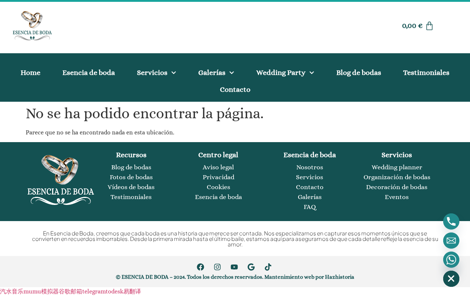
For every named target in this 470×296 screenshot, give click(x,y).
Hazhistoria (339, 277)
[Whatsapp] (451, 260)
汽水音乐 (12, 291)
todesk (114, 291)
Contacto (235, 89)
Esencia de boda (88, 72)
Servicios (152, 72)
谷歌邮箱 (70, 291)
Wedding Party (281, 72)
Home (30, 72)
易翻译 (132, 291)
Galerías (211, 72)
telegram (94, 291)
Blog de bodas (358, 72)
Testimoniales (426, 72)
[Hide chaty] (451, 279)
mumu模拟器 (41, 291)
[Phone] (451, 221)
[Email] (451, 240)
